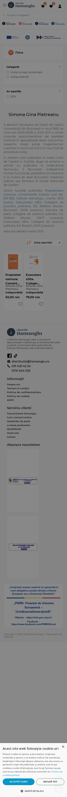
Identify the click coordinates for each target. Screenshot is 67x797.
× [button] (63, 746)
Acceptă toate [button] (19, 781)
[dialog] (33, 770)
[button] (33, 791)
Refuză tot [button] (50, 781)
